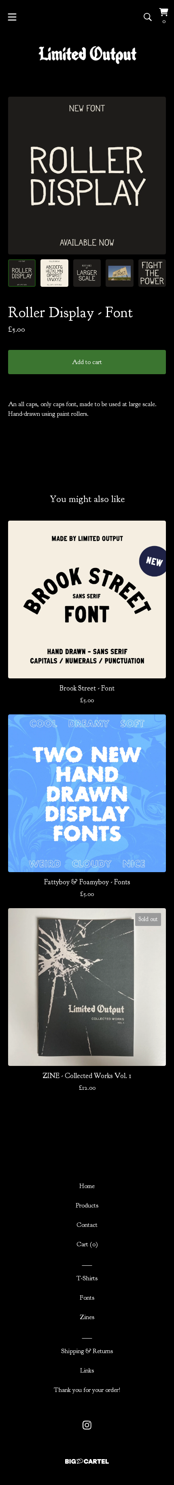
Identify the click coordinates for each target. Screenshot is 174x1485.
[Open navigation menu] (12, 17)
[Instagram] (87, 1425)
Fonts (87, 1298)
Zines (87, 1317)
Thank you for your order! (87, 1390)
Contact (87, 1225)
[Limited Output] (87, 55)
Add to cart (87, 362)
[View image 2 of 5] (54, 273)
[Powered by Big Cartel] (87, 1461)
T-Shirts (87, 1278)
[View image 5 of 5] (152, 273)
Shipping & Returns (87, 1351)
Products (87, 1205)
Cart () (87, 1244)
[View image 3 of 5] (87, 273)
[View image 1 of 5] (22, 273)
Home (87, 1186)
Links (87, 1370)
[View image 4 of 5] (119, 273)
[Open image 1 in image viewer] (87, 175)
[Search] (147, 17)
